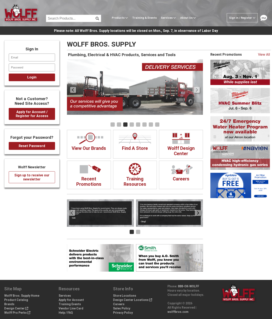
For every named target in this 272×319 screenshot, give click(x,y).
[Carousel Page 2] (119, 124)
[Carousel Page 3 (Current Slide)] (125, 124)
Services (167, 17)
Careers (119, 304)
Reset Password (32, 146)
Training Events (70, 304)
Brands (9, 304)
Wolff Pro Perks (15, 312)
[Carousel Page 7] (151, 124)
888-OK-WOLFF (188, 286)
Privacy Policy (123, 312)
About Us (186, 17)
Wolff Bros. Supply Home (21, 295)
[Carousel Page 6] (144, 124)
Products (118, 17)
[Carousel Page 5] (138, 124)
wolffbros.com (177, 311)
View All (264, 54)
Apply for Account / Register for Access (32, 114)
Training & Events (144, 17)
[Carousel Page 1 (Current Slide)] (132, 232)
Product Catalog (16, 300)
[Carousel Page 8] (157, 124)
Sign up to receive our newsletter (32, 177)
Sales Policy (121, 308)
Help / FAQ (66, 312)
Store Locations (124, 295)
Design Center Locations (131, 300)
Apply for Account (71, 300)
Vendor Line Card (71, 308)
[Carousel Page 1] (112, 124)
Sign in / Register (241, 17)
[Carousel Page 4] (132, 124)
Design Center (14, 308)
